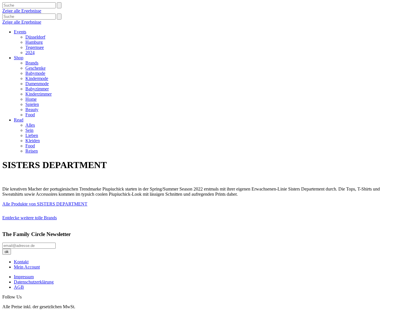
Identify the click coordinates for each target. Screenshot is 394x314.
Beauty (31, 109)
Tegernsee (34, 47)
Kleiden (32, 140)
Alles (30, 125)
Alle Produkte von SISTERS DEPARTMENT (44, 203)
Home (31, 99)
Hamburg (34, 42)
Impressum (24, 276)
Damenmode (37, 83)
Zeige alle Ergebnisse (21, 10)
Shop (18, 57)
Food (30, 114)
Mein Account (27, 266)
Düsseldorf (35, 37)
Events (20, 31)
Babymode (35, 73)
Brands (31, 62)
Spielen (32, 104)
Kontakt (21, 261)
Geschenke (35, 68)
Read (18, 119)
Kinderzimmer (38, 94)
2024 (30, 52)
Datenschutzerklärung (34, 281)
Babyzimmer (37, 88)
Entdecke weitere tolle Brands (29, 217)
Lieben (31, 135)
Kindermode (36, 78)
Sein (29, 130)
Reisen (31, 151)
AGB (19, 287)
